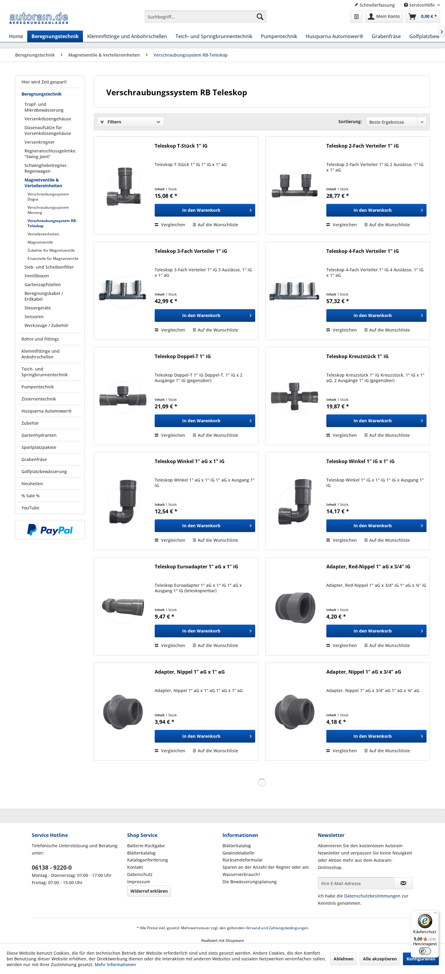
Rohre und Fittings (40, 339)
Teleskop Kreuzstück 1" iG (357, 356)
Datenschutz (140, 874)
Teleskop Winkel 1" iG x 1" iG (360, 461)
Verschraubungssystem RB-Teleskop (52, 223)
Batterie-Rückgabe (146, 845)
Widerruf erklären (149, 891)
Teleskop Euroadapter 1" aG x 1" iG (196, 567)
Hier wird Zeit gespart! (44, 82)
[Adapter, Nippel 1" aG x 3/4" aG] (294, 711)
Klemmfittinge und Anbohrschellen (40, 354)
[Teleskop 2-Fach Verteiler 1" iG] (294, 185)
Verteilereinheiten (43, 234)
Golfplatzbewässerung (44, 471)
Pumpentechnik (37, 387)
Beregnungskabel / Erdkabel (44, 296)
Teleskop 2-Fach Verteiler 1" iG (362, 146)
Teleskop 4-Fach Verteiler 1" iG (362, 251)
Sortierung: (350, 121)
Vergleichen (172, 224)
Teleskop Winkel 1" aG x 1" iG (190, 461)
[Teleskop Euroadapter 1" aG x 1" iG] (123, 606)
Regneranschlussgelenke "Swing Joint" (50, 153)
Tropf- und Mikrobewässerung (44, 107)
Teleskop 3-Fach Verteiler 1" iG (191, 251)
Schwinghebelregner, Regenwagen (46, 168)
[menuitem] (206, 17)
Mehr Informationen (115, 964)
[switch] (425, 951)
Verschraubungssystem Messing (48, 210)
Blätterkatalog (141, 853)
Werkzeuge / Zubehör (46, 325)
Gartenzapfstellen (43, 284)
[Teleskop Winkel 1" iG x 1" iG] (294, 501)
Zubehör (30, 423)
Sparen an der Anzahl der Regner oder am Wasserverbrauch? (265, 870)
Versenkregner (40, 142)
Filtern (113, 122)
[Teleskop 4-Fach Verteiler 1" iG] (294, 291)
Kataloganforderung (147, 860)
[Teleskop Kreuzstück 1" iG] (294, 396)
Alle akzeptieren (380, 959)
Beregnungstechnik (41, 94)
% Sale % (30, 495)
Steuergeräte (38, 308)
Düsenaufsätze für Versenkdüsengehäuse (48, 130)
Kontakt (135, 867)
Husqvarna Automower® (46, 411)
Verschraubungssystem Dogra (48, 196)
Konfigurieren (421, 959)
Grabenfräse (34, 459)
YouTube (30, 508)
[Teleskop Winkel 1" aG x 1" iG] (123, 501)
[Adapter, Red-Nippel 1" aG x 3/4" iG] (294, 606)
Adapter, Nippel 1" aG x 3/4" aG (363, 672)
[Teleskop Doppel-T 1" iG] (123, 396)
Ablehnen (344, 959)
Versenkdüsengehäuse (48, 119)
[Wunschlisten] (356, 17)
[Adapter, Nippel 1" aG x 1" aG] (123, 711)
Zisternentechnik (38, 399)
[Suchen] (260, 17)
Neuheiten (32, 483)
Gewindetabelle (238, 853)
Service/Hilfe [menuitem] (422, 5)
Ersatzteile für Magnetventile (53, 258)
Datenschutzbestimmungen (372, 896)
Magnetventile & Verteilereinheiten (43, 182)
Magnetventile (40, 242)
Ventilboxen (37, 276)
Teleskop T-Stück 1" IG (181, 146)
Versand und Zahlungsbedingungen (277, 927)
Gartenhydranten (39, 435)
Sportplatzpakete (38, 447)
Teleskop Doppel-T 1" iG (183, 356)
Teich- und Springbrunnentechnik (44, 372)
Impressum (138, 881)
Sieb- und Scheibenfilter (49, 267)
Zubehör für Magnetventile (51, 250)
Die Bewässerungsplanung (249, 881)
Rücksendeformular (242, 860)
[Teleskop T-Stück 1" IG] (123, 185)
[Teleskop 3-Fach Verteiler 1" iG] (123, 291)
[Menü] (435, 914)
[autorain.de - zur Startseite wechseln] (39, 18)
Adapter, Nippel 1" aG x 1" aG (190, 672)
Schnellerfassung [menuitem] (376, 5)
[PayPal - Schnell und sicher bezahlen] (50, 529)
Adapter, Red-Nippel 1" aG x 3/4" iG (368, 567)
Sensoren (34, 316)
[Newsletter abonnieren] (403, 883)
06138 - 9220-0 (52, 867)
